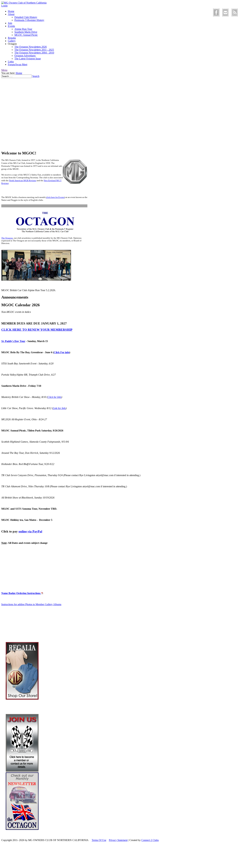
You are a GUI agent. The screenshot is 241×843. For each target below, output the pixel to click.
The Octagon (7, 238)
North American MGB (19, 180)
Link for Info (59, 408)
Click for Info (54, 397)
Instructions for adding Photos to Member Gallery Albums (31, 604)
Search (35, 76)
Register (32, 180)
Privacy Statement (118, 840)
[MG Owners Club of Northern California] (24, 2)
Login (4, 5)
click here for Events (55, 197)
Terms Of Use (99, 840)
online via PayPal (30, 531)
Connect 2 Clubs (150, 840)
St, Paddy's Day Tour (13, 341)
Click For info (61, 352)
